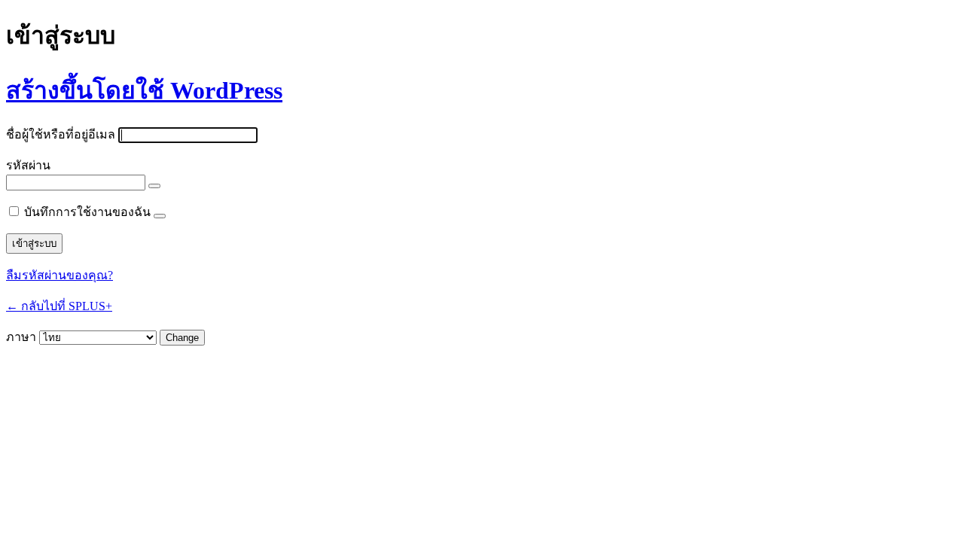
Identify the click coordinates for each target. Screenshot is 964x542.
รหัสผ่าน (28, 165)
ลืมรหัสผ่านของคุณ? (59, 275)
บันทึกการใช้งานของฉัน (87, 212)
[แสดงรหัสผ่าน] (154, 186)
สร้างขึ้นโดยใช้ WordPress (144, 90)
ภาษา (21, 336)
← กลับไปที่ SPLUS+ (59, 306)
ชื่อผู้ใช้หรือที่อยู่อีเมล (60, 134)
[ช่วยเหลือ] (160, 216)
